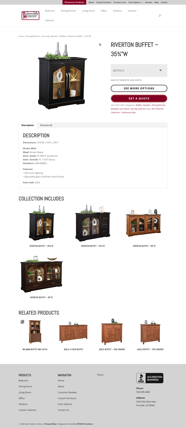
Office (104, 10)
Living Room (88, 10)
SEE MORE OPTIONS (139, 88)
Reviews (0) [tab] (46, 125)
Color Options (134, 3)
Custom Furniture (103, 3)
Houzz (100, 374)
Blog (156, 3)
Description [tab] (28, 125)
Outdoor (132, 10)
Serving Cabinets (50, 36)
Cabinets (49, 20)
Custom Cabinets (27, 409)
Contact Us (63, 409)
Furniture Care (120, 3)
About (91, 3)
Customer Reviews (67, 392)
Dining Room (25, 386)
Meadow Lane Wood (120, 108)
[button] (100, 44)
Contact (164, 3)
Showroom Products (74, 2)
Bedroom (50, 10)
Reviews (148, 3)
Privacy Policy (50, 424)
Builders (147, 105)
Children (117, 10)
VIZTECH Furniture (85, 424)
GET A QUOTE (139, 98)
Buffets (63, 36)
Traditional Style (128, 112)
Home (21, 36)
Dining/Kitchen (68, 10)
